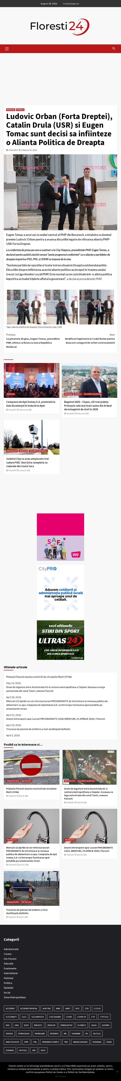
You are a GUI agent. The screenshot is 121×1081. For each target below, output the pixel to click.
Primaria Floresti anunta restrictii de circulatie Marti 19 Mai (39, 676)
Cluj (24, 1017)
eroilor (51, 1025)
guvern (105, 1025)
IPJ (87, 1034)
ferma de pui (66, 1025)
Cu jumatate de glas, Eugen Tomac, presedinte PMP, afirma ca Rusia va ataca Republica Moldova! (33, 340)
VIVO (43, 1050)
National (10, 110)
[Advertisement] (60, 77)
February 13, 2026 (25, 410)
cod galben (55, 1017)
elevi (26, 1025)
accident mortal (28, 1008)
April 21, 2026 (24, 865)
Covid (69, 1017)
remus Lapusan (80, 1042)
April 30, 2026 (81, 802)
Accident (10, 1008)
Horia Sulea (23, 1034)
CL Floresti (11, 1017)
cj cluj (97, 1008)
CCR (87, 1008)
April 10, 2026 (81, 855)
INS (65, 1034)
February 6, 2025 (83, 413)
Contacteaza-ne (71, 3)
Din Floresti (12, 451)
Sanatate (8, 987)
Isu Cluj (97, 1034)
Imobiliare (40, 1034)
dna (17, 1025)
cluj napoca (38, 1017)
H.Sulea (9, 1034)
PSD (66, 1042)
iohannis (76, 1034)
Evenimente (10, 968)
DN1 (7, 1025)
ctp (93, 1017)
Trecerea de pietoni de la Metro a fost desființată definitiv (38, 729)
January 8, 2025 (24, 470)
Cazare (8, 953)
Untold (23, 1050)
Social (7, 992)
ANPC (67, 1008)
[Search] (114, 48)
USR (60, 327)
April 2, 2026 (23, 917)
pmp (54, 327)
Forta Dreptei (44, 327)
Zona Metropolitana (92, 394)
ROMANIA (97, 1042)
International (11, 973)
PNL (35, 1042)
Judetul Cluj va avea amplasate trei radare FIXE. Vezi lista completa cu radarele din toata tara (27, 462)
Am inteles (60, 1076)
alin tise (47, 1008)
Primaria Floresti (50, 1042)
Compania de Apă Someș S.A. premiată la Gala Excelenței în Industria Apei (30, 403)
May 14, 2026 (23, 796)
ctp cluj (104, 1017)
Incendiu (54, 1034)
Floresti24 (13, 150)
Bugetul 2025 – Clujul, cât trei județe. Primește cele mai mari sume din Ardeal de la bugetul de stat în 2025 (88, 405)
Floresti (82, 1025)
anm (58, 1008)
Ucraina (10, 1050)
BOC (78, 1008)
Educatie (8, 963)
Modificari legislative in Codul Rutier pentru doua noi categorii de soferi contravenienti (90, 338)
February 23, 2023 (29, 150)
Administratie (13, 781)
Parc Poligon (12, 1042)
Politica (20, 110)
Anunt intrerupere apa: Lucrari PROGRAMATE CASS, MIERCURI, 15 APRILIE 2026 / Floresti (55, 718)
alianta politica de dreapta (24, 327)
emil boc (38, 1025)
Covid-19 (81, 1017)
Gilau (94, 1025)
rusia (109, 1042)
